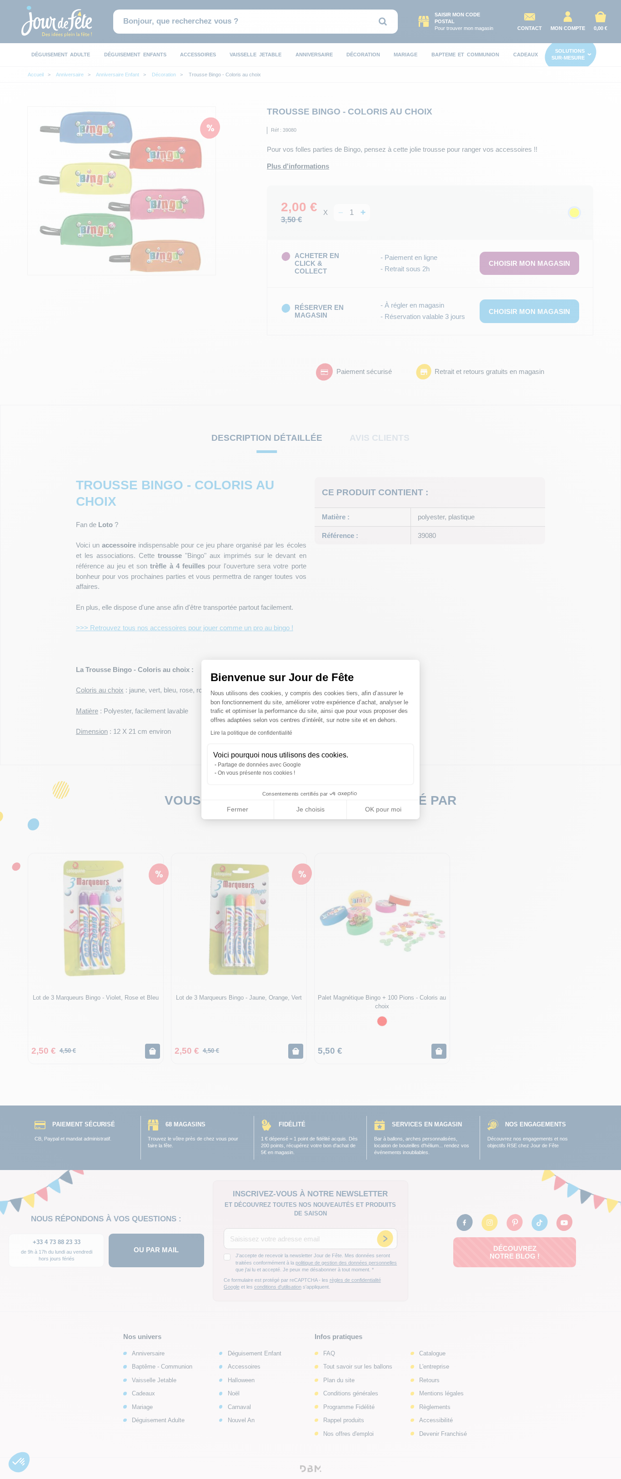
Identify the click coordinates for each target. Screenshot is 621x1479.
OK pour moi (383, 809)
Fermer (237, 809)
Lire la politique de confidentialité (251, 733)
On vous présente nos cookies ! (256, 773)
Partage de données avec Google (259, 765)
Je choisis (310, 809)
